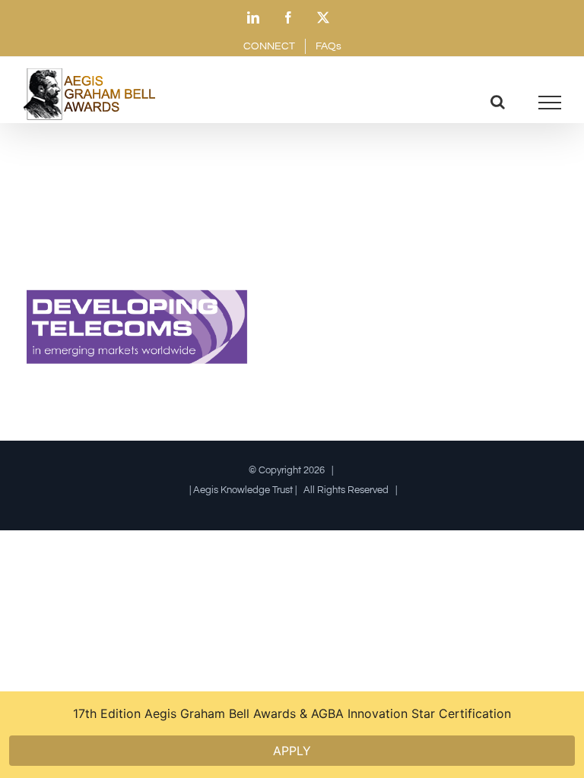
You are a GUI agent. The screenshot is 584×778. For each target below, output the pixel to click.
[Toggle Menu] (550, 102)
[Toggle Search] (497, 101)
